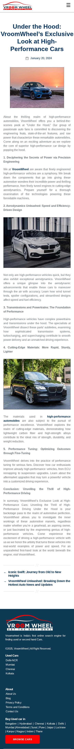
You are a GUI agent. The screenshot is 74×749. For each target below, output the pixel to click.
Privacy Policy (14, 702)
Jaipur (50, 727)
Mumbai (10, 664)
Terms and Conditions (18, 707)
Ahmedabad (23, 727)
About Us (11, 693)
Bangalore (11, 723)
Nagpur (21, 731)
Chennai (10, 669)
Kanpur (11, 731)
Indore (30, 731)
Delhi (61, 723)
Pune (42, 727)
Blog (8, 698)
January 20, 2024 (41, 58)
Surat (34, 727)
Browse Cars (22, 739)
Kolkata (10, 673)
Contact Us (12, 711)
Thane (39, 731)
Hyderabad (26, 723)
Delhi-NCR (12, 660)
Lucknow (61, 727)
